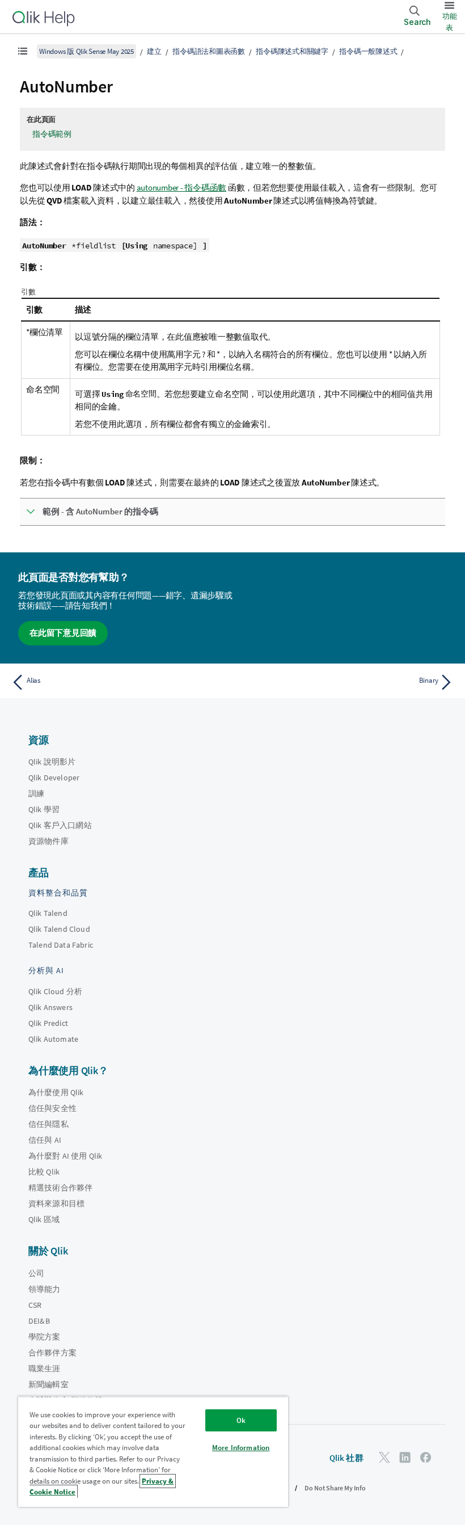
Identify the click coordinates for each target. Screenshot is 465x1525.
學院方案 (44, 1337)
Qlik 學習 (44, 809)
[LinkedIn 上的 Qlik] (404, 1457)
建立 (154, 51)
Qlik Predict (48, 1023)
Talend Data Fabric (60, 945)
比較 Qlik (44, 1172)
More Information (240, 1447)
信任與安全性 (52, 1108)
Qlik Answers (50, 1007)
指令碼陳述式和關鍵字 (292, 51)
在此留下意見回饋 (62, 632)
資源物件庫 (48, 841)
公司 (36, 1273)
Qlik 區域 (44, 1219)
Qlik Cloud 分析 (55, 991)
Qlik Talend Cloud (59, 929)
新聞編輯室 (48, 1384)
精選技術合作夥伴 (60, 1187)
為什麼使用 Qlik (56, 1092)
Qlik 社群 (346, 1457)
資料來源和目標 (56, 1203)
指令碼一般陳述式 (368, 51)
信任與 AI (44, 1140)
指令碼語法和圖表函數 (208, 51)
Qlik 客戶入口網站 (60, 825)
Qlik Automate (53, 1039)
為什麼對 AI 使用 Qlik (65, 1156)
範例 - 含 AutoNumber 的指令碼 (100, 511)
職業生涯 (44, 1368)
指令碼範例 (51, 134)
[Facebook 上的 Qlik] (425, 1457)
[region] (153, 1451)
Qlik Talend (47, 913)
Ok (241, 1420)
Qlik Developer (53, 777)
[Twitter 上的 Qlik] (384, 1457)
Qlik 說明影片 (51, 762)
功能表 (449, 21)
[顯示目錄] (22, 51)
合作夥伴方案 (52, 1352)
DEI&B (39, 1321)
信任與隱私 (48, 1124)
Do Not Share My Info (335, 1488)
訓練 (36, 793)
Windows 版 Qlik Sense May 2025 (86, 51)
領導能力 (44, 1289)
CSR (34, 1305)
